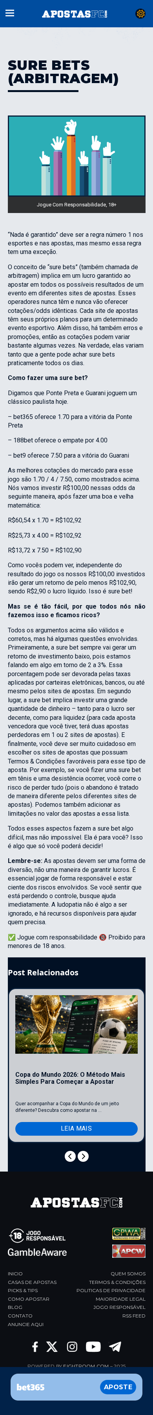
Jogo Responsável (119, 1307)
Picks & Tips (23, 1290)
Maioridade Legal (121, 1299)
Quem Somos (128, 1274)
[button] (9, 12)
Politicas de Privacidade (111, 1290)
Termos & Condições (117, 1282)
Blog (15, 1307)
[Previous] (70, 1156)
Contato (20, 1316)
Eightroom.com (86, 1366)
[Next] (83, 1156)
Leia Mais (76, 1128)
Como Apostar (28, 1299)
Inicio (15, 1274)
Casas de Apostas (32, 1282)
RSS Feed (134, 1316)
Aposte (118, 1387)
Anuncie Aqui (26, 1324)
